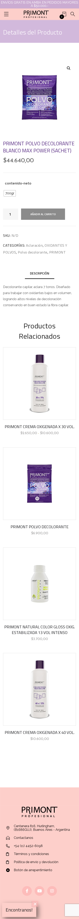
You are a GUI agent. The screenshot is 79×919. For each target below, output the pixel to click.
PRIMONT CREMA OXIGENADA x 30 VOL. (40, 426)
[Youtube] (39, 891)
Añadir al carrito (43, 214)
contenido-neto (18, 183)
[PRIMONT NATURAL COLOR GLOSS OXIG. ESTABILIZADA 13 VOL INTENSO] (39, 583)
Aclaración (34, 245)
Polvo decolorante (32, 252)
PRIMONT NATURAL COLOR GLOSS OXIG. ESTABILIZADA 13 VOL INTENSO (39, 630)
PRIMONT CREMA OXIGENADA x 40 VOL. (40, 732)
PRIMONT (57, 252)
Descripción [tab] (39, 273)
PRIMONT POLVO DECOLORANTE (39, 527)
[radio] (10, 193)
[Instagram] (52, 891)
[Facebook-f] (27, 891)
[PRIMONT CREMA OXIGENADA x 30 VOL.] (39, 383)
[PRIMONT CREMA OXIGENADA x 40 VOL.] (39, 689)
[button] (69, 68)
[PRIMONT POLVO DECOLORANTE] (39, 483)
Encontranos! (19, 909)
